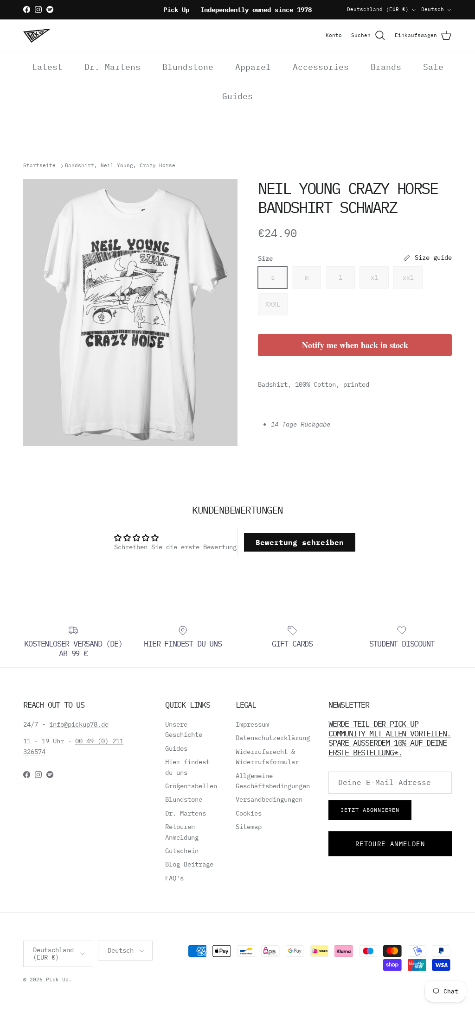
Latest (47, 67)
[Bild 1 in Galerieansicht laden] (130, 312)
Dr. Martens (112, 67)
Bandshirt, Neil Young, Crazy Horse (120, 166)
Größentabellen (191, 786)
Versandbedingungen (269, 799)
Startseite (39, 166)
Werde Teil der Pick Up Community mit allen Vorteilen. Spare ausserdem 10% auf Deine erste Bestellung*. (389, 738)
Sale (433, 67)
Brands (386, 67)
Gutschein (182, 851)
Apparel (253, 67)
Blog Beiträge (189, 864)
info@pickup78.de (79, 724)
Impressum (252, 724)
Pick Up (57, 979)
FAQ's (174, 878)
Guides (237, 96)
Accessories (321, 67)
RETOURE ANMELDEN (390, 844)
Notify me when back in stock (355, 345)
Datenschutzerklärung (273, 738)
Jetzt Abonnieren (369, 809)
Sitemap (249, 827)
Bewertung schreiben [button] (300, 542)
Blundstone (187, 67)
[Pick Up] (37, 36)
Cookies (249, 813)
